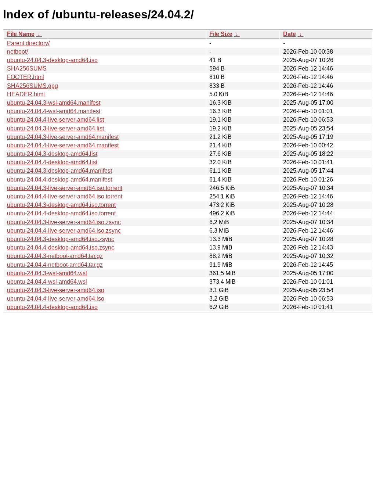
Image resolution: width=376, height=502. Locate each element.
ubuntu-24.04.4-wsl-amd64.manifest (53, 111)
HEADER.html (26, 94)
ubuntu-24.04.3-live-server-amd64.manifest (63, 137)
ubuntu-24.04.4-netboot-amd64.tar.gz (55, 265)
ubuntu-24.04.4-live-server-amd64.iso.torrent (64, 196)
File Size (220, 34)
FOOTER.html (25, 77)
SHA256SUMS (27, 68)
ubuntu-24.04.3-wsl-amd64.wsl (47, 273)
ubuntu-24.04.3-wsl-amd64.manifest (53, 103)
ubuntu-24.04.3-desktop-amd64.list (52, 154)
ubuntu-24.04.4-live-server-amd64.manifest (63, 145)
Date (289, 34)
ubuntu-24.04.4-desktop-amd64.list (52, 162)
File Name (21, 34)
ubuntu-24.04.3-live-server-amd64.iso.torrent (64, 188)
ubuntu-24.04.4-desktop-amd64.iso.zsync (60, 247)
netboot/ (17, 52)
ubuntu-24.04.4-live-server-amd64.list (55, 119)
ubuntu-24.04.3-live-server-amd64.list (55, 128)
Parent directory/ (28, 43)
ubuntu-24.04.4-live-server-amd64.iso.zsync (64, 230)
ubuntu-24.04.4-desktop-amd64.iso (52, 307)
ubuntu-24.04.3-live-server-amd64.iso (55, 290)
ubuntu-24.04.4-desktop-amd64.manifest (59, 179)
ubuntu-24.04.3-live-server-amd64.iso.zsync (64, 222)
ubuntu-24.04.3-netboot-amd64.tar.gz (55, 256)
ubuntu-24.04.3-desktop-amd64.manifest (59, 171)
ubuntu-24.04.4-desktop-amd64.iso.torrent (61, 213)
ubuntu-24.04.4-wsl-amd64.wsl (47, 282)
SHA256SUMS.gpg (32, 86)
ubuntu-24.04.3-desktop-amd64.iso (52, 60)
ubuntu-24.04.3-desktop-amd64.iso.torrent (61, 205)
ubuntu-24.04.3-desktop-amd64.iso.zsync (60, 239)
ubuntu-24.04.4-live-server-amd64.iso (55, 298)
